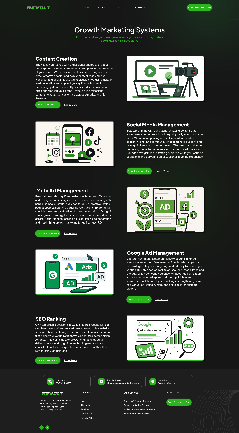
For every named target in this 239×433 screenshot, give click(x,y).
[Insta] (41, 427)
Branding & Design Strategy (137, 401)
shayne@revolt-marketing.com (123, 383)
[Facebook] (47, 427)
